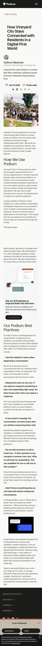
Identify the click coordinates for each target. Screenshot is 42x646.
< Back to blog (10, 14)
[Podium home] (9, 4)
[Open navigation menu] (36, 4)
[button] (21, 623)
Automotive (9, 631)
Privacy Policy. (16, 643)
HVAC (26, 631)
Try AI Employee (13, 317)
